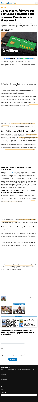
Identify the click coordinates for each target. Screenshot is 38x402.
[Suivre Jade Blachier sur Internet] (6, 301)
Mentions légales (34, 399)
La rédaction (3, 374)
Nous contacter (4, 379)
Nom (2, 348)
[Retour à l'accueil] (17, 3)
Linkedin (2, 389)
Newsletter (3, 377)
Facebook (2, 386)
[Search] (36, 395)
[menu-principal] (37, 3)
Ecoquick (3, 7)
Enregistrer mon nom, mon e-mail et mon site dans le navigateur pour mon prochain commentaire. (13, 356)
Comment (3, 342)
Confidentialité (22, 399)
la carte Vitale (13, 89)
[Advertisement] (19, 75)
